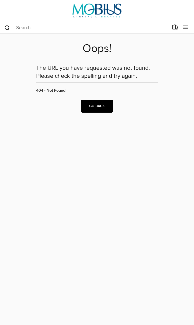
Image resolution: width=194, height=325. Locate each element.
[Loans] (175, 28)
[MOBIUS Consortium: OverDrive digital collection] (97, 11)
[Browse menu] (185, 27)
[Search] (7, 27)
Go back (97, 106)
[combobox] (86, 28)
